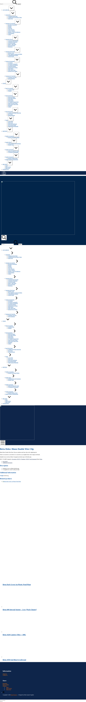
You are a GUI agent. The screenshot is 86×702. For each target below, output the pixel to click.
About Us (5, 673)
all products (14, 459)
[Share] (3, 700)
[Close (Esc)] (4, 700)
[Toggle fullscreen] (1, 700)
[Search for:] (8, 4)
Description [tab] (5, 461)
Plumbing (23, 459)
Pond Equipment (33, 459)
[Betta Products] (38, 234)
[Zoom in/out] (0, 700)
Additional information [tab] (7, 462)
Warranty (5, 686)
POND (27, 459)
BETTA (19, 459)
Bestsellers (5, 683)
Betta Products (14, 694)
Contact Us (5, 675)
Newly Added (6, 684)
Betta (41, 459)
